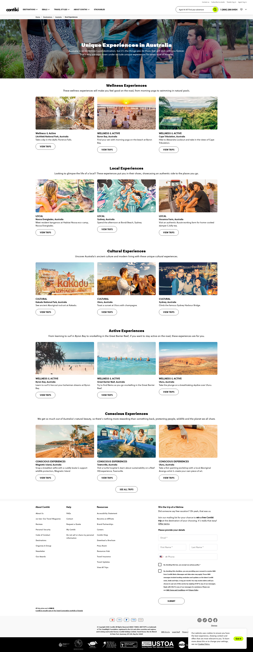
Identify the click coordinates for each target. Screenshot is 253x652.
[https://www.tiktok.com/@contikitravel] (205, 620)
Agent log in (242, 2)
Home (38, 17)
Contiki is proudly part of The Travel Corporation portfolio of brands (59, 610)
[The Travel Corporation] (76, 645)
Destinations (47, 17)
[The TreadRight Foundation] (64, 645)
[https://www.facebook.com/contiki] (215, 620)
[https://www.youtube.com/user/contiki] (210, 620)
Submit (171, 601)
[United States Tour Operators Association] (155, 645)
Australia (58, 17)
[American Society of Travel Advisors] (184, 645)
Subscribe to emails (218, 2)
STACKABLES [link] (99, 9)
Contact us (205, 2)
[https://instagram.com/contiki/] (200, 620)
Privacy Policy (193, 590)
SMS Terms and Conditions (175, 590)
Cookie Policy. (204, 644)
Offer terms (164, 523)
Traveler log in (231, 2)
